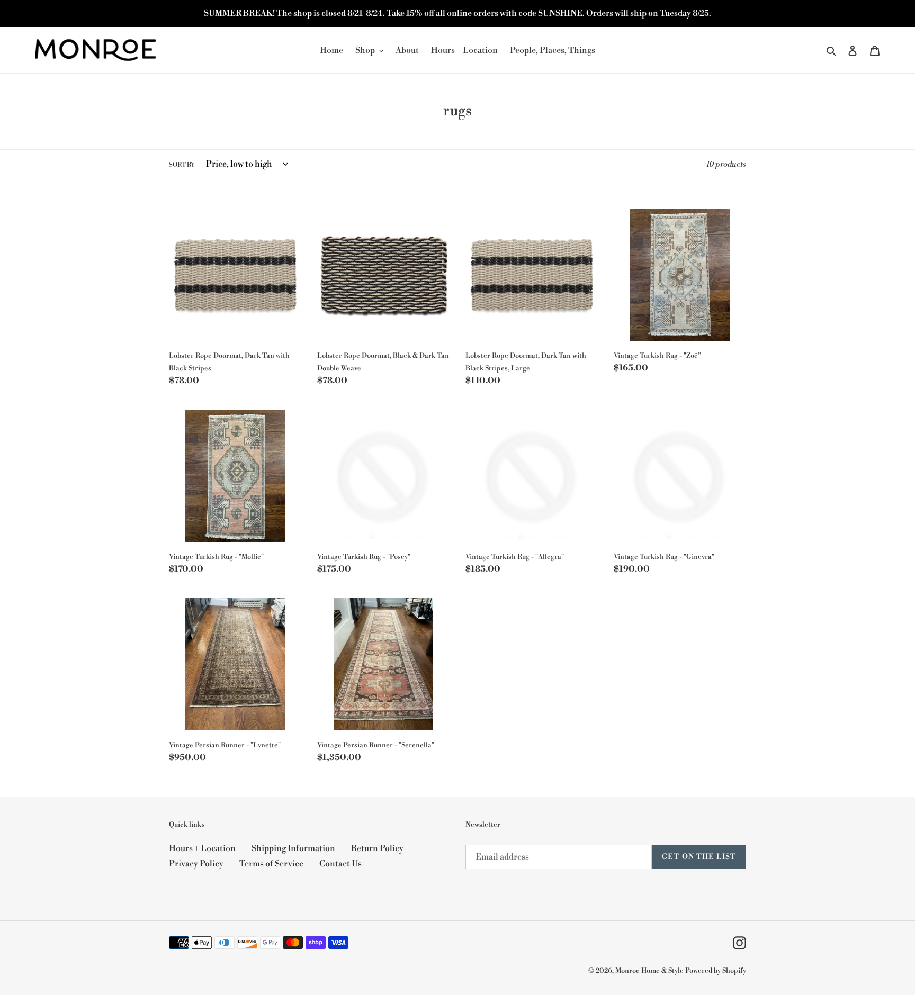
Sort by (182, 165)
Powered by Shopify (715, 970)
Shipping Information (293, 848)
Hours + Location (202, 848)
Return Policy (377, 848)
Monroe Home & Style (649, 970)
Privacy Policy (196, 863)
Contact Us (340, 863)
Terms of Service (271, 863)
